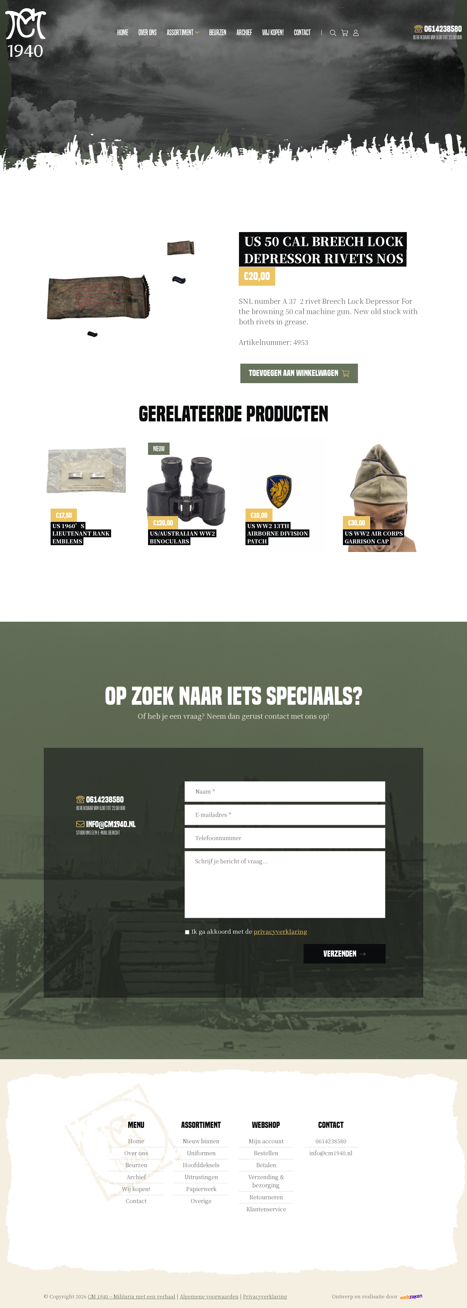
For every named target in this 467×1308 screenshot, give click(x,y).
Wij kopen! (273, 32)
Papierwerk (201, 1189)
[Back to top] (454, 1295)
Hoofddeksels (201, 1165)
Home (122, 32)
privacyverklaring (280, 931)
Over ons (147, 32)
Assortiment (180, 32)
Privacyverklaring (265, 1296)
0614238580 (331, 1141)
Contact (302, 32)
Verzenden (339, 954)
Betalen (266, 1165)
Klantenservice (266, 1209)
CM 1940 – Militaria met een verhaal (131, 1296)
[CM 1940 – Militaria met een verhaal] (25, 32)
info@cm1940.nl (330, 1153)
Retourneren (266, 1197)
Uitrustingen (201, 1177)
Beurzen (217, 32)
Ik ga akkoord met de (249, 931)
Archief (244, 32)
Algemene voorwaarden (209, 1296)
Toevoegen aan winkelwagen (293, 373)
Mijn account (266, 1141)
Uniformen (201, 1153)
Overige (201, 1201)
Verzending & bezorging (266, 1181)
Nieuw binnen (201, 1141)
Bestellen (266, 1153)
